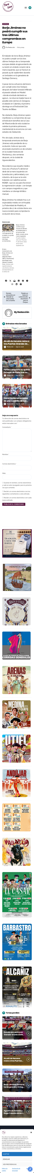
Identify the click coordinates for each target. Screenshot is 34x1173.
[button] (31, 1132)
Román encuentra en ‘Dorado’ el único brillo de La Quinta (14, 1034)
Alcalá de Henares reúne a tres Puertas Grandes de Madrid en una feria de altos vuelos (16, 345)
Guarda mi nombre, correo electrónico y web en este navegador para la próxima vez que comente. (17, 485)
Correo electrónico (9, 464)
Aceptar (6, 1154)
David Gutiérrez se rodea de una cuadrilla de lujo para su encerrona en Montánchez (16, 402)
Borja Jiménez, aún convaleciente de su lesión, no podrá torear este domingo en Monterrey (8, 236)
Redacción (23, 312)
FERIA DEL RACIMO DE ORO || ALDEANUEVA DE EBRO (18, 1098)
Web (4, 473)
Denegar (6, 1159)
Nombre (5, 454)
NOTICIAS (5, 24)
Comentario (7, 427)
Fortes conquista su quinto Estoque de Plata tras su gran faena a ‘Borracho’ (17, 372)
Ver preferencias (9, 1164)
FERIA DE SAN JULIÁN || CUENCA (14, 1071)
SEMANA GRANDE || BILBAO (12, 1019)
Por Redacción (10, 47)
